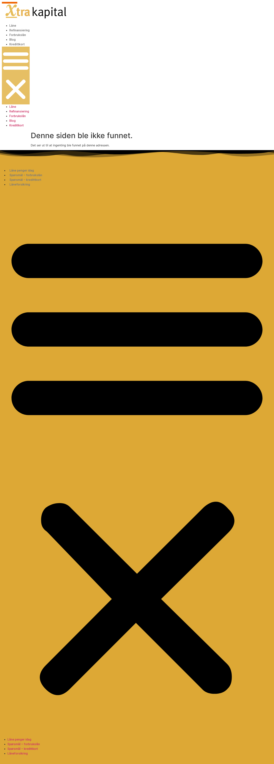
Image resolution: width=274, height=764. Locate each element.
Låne (12, 25)
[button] (16, 75)
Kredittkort (17, 44)
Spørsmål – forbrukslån (26, 175)
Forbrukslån (17, 35)
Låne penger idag (22, 170)
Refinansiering (19, 30)
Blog (12, 39)
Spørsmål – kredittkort (25, 180)
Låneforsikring (20, 184)
